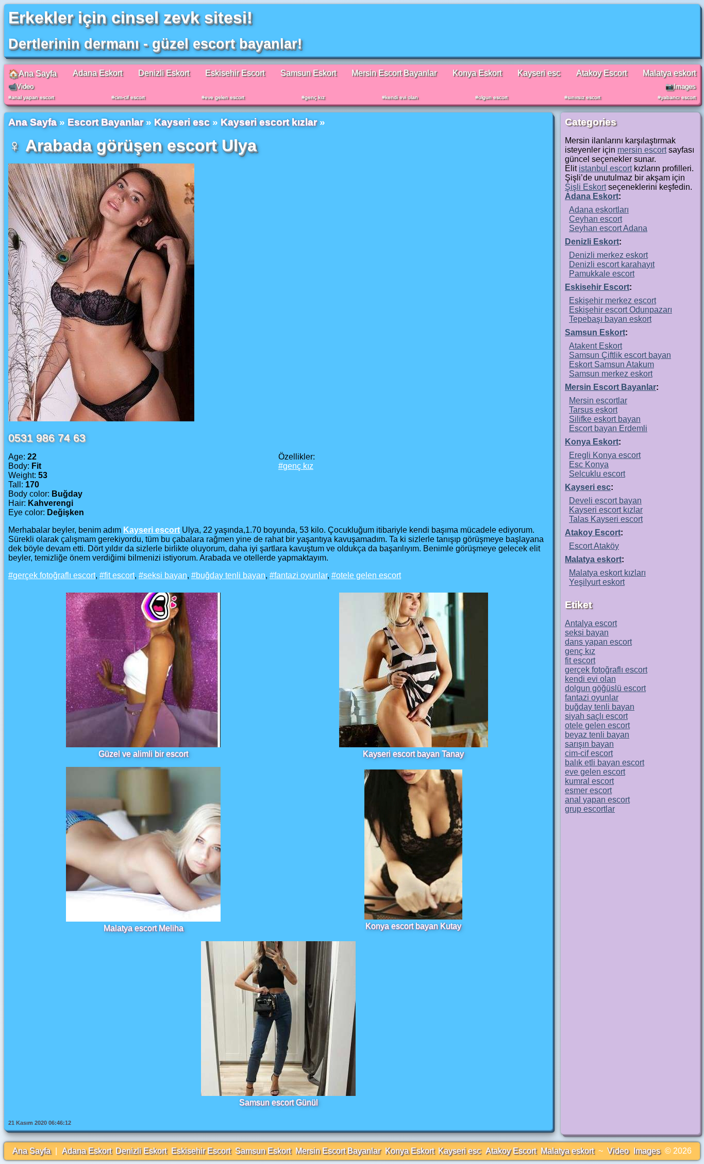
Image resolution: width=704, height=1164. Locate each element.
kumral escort (589, 781)
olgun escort (493, 97)
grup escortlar (590, 809)
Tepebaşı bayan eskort (610, 319)
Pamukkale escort (601, 273)
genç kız (315, 97)
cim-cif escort (129, 97)
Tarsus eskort (593, 409)
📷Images (680, 86)
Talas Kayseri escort (606, 519)
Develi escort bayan (605, 500)
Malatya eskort (669, 73)
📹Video (20, 86)
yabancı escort (678, 97)
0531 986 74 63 (47, 438)
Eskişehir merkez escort (612, 300)
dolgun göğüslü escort (605, 688)
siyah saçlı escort (596, 716)
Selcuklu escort (597, 473)
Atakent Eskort (595, 345)
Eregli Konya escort (605, 455)
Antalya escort (591, 623)
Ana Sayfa (32, 122)
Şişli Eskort (585, 187)
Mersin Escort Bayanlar (394, 73)
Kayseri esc (538, 73)
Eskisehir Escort (234, 73)
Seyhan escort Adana (608, 228)
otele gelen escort (368, 575)
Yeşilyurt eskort (597, 582)
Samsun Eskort (308, 73)
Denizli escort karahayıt (612, 264)
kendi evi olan (401, 97)
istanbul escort (605, 168)
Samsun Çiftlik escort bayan (620, 355)
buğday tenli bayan (230, 575)
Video (618, 1150)
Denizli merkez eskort (608, 255)
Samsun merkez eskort (610, 373)
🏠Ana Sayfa (32, 73)
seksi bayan (165, 575)
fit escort (119, 575)
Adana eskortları (599, 209)
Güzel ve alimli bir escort (143, 753)
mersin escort (641, 149)
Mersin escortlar (598, 400)
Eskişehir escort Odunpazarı (620, 309)
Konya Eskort (476, 73)
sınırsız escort (583, 97)
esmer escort (588, 790)
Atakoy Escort (601, 73)
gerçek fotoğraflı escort (54, 575)
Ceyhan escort (595, 219)
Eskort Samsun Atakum (611, 364)
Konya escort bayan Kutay (413, 926)
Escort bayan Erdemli (608, 428)
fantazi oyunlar (300, 575)
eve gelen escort (224, 97)
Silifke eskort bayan (605, 419)
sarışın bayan (589, 744)
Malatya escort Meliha (143, 928)
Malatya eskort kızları (607, 572)
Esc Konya (589, 464)
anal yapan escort (32, 97)
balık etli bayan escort (604, 762)
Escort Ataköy (594, 546)
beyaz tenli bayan (597, 734)
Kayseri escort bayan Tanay (413, 753)
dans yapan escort (598, 641)
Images (646, 1150)
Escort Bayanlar (105, 122)
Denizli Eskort (163, 73)
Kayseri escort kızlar (269, 122)
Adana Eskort (97, 73)
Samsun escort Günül (278, 1102)
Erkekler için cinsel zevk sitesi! (130, 17)
